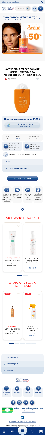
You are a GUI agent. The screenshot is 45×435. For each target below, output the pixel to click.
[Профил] (4, 431)
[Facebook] (13, 402)
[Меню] (40, 8)
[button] (19, 275)
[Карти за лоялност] (12, 431)
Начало (4, 16)
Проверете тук (28, 412)
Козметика (13, 16)
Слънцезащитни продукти (28, 16)
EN (34, 8)
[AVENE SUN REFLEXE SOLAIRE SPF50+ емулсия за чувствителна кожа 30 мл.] (22, 98)
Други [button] (10, 370)
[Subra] (8, 8)
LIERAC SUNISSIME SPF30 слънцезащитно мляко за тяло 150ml (12, 333)
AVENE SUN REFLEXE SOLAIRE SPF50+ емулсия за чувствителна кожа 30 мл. (22, 19)
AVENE (18, 138)
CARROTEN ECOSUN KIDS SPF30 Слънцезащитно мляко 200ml (33, 330)
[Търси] (28, 8)
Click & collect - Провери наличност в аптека (14, 146)
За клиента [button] (12, 357)
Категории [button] (12, 364)
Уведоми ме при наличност (25, 125)
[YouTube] (25, 402)
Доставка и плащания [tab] (18, 168)
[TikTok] (32, 402)
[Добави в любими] (18, 225)
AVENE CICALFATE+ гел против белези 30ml (12, 263)
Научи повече (7, 200)
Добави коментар (22, 178)
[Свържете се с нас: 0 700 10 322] (42, 2)
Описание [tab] (12, 162)
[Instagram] (19, 402)
